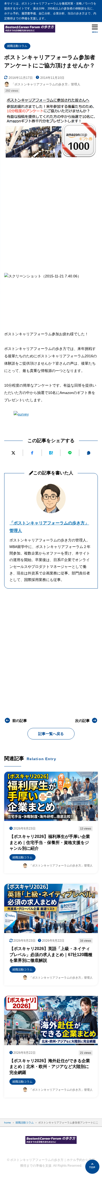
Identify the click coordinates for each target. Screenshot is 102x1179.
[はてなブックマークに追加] (51, 452)
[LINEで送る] (69, 452)
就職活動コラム (17, 45)
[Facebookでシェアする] (32, 452)
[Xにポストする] (13, 452)
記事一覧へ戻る (51, 734)
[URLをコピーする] (88, 452)
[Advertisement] (51, 214)
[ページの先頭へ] (92, 1167)
